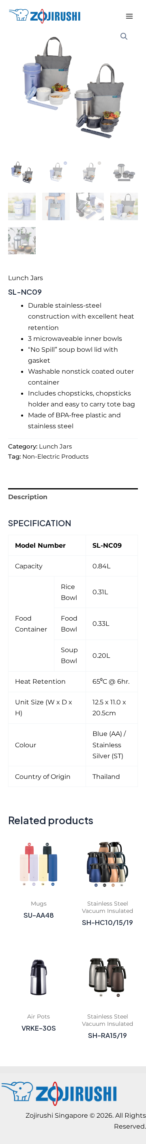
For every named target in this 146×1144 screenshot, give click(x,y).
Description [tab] (27, 497)
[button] (124, 36)
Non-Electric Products (55, 456)
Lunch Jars (25, 278)
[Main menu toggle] (129, 16)
